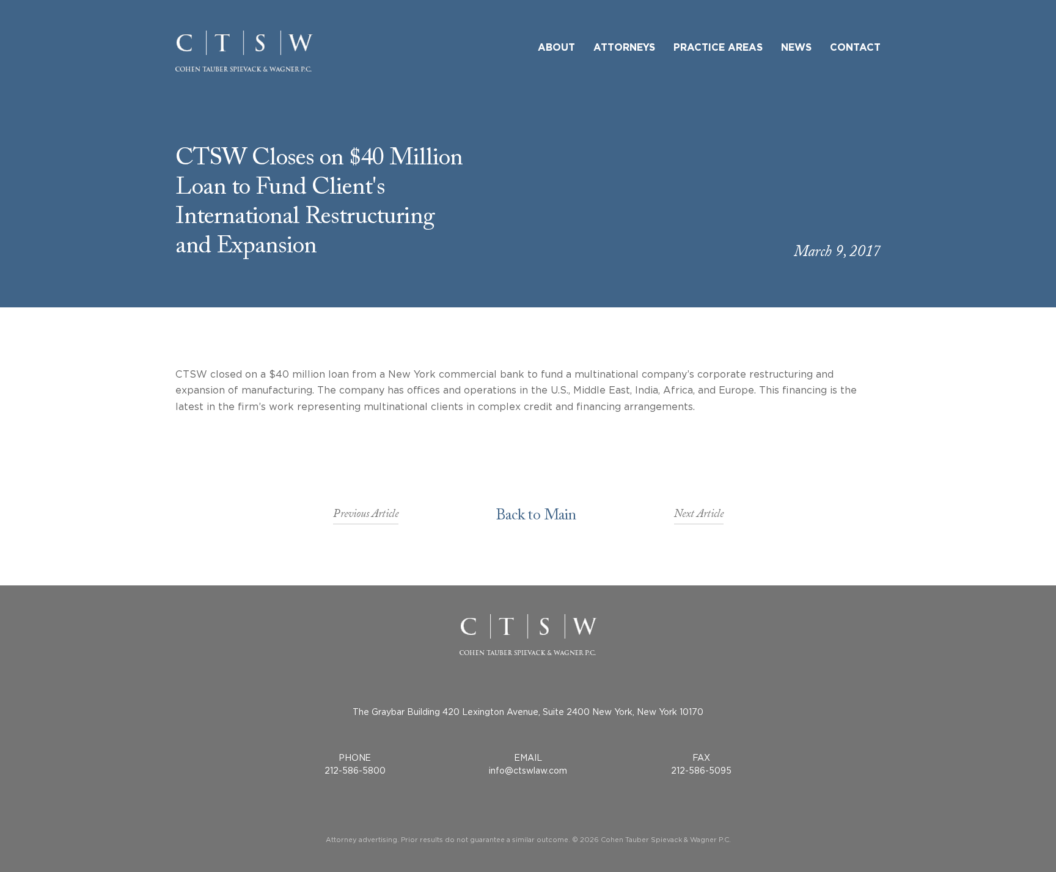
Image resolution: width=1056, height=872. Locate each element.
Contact (855, 48)
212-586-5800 (355, 770)
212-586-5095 (701, 770)
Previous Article (365, 517)
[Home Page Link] (244, 51)
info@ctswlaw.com (528, 770)
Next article (699, 517)
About (556, 48)
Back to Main (536, 517)
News (796, 48)
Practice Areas (718, 48)
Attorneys (624, 48)
